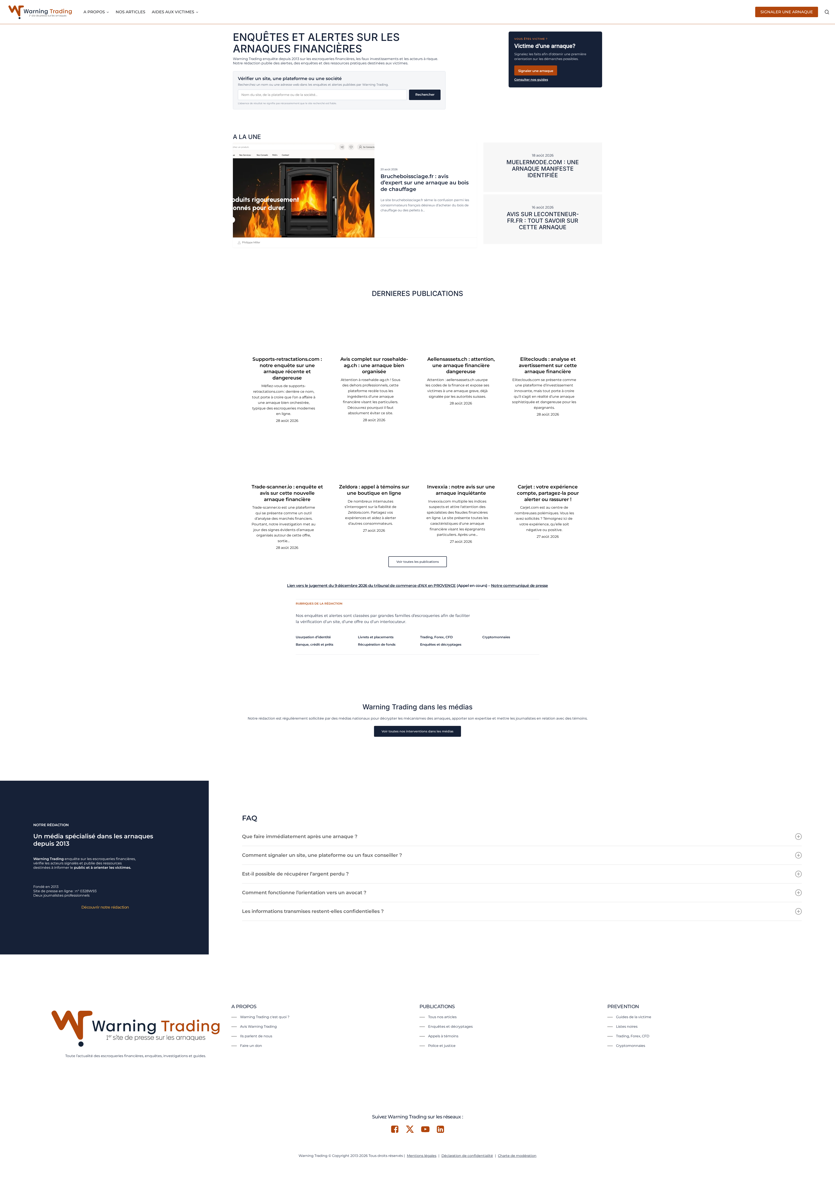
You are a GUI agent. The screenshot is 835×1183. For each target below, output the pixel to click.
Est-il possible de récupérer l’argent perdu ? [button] (295, 874)
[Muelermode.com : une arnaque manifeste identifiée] (542, 167)
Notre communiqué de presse (519, 585)
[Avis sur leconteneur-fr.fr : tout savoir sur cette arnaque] (542, 219)
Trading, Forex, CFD (436, 637)
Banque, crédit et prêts (314, 644)
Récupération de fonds (377, 644)
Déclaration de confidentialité (467, 1156)
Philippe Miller (250, 242)
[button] (417, 561)
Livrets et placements (376, 637)
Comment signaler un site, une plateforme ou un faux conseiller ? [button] (322, 855)
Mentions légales (421, 1156)
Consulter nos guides (531, 80)
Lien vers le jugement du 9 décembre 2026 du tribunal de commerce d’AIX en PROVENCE (371, 585)
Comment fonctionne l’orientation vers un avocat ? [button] (304, 893)
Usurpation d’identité (313, 637)
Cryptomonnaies (496, 637)
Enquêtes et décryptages (440, 644)
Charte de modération (517, 1156)
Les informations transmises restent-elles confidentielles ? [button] (313, 911)
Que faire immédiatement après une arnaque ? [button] (299, 836)
